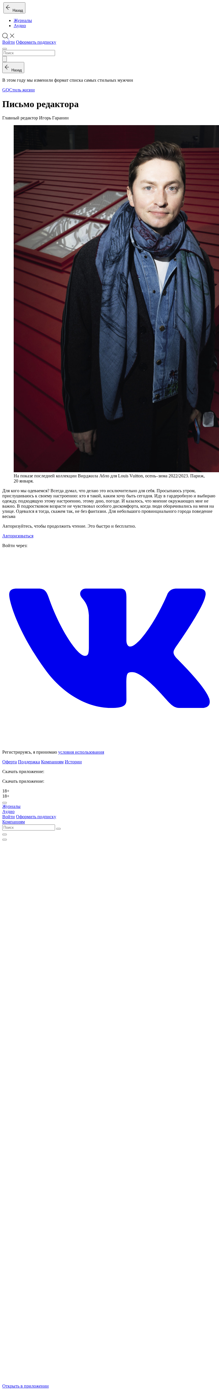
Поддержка (29, 761)
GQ (5, 89)
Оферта (9, 761)
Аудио (20, 25)
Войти (8, 42)
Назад (16, 10)
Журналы (23, 20)
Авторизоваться (17, 535)
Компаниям (52, 761)
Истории (73, 761)
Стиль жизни (22, 89)
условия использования (81, 752)
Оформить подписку (36, 42)
